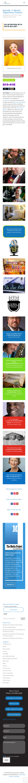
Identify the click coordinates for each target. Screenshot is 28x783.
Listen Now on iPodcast (9, 84)
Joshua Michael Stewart (9, 656)
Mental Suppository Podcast (10, 658)
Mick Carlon (6, 661)
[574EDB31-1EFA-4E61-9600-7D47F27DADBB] (14, 220)
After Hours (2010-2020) (19, 102)
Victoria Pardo (6, 680)
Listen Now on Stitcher (9, 89)
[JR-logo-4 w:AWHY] (14, 293)
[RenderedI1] (14, 202)
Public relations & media (14, 709)
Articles (5, 646)
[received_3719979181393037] (14, 183)
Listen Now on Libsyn (9, 80)
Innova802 (5, 653)
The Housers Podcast (8, 675)
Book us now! (14, 703)
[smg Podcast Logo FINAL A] (14, 256)
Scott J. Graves (6, 668)
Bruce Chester (6, 649)
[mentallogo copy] (14, 312)
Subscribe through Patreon (13, 76)
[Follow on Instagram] (14, 493)
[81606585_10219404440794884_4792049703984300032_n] (14, 165)
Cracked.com (6, 100)
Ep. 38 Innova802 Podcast (9, 627)
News (4, 663)
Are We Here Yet (7, 644)
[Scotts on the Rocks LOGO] (14, 274)
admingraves (7, 15)
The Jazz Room (6, 678)
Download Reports (14, 714)
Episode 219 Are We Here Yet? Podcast (12, 625)
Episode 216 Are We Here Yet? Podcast (12, 638)
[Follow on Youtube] (17, 493)
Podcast (14, 17)
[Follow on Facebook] (12, 493)
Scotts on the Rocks (8, 673)
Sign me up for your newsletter (11, 756)
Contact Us (10, 584)
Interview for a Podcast (14, 698)
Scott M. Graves (7, 670)
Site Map (17, 776)
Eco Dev (5, 651)
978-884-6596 (17, 693)
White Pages (6, 682)
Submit (5, 613)
